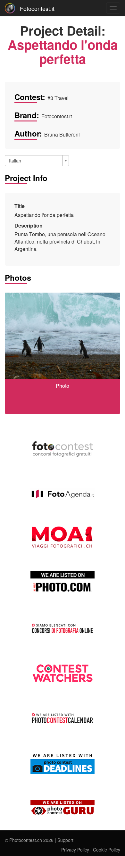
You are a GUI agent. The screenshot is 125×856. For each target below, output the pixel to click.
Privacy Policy (75, 849)
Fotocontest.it (37, 8)
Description (28, 225)
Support (65, 840)
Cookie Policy (106, 849)
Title (19, 206)
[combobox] (37, 160)
